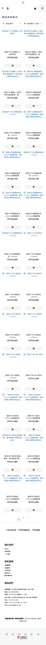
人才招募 (7, 554)
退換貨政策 (9, 618)
